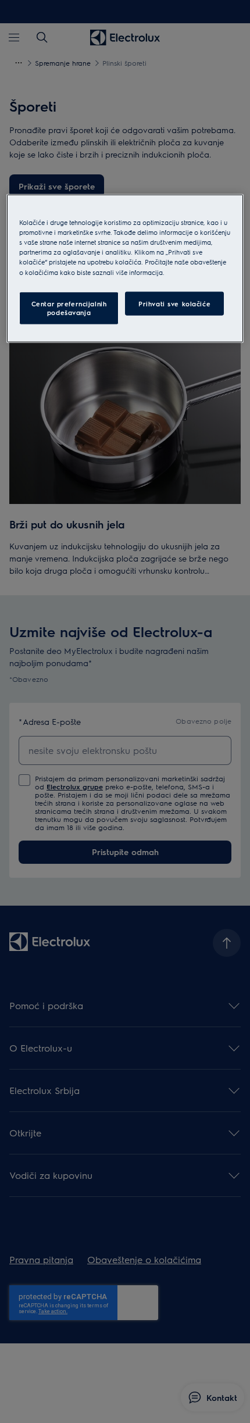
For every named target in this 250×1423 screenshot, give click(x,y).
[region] (125, 268)
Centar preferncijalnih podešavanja (69, 308)
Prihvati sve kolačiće (174, 303)
